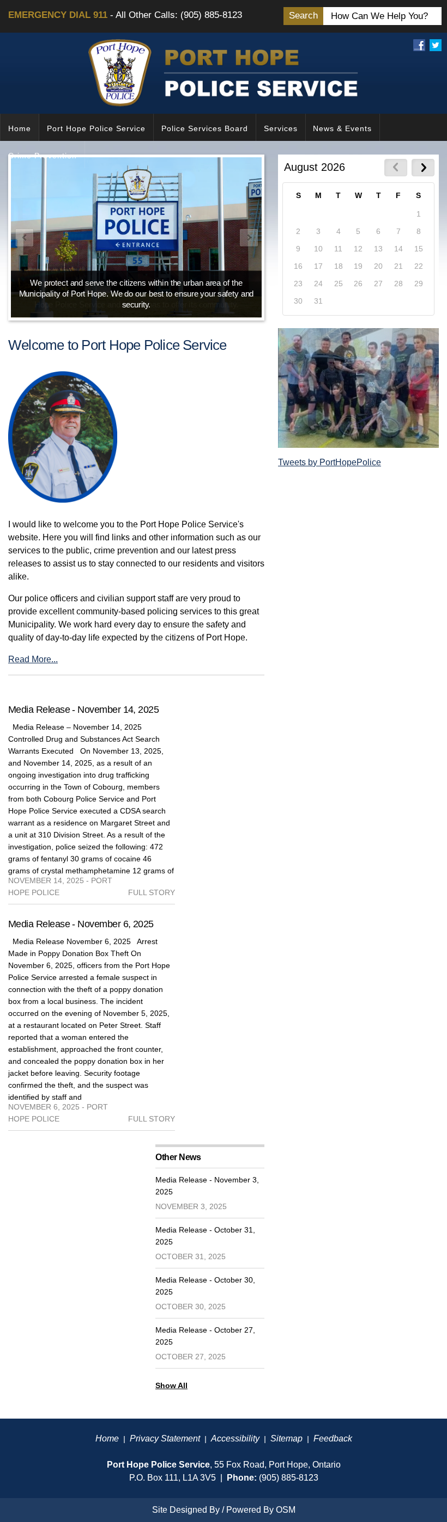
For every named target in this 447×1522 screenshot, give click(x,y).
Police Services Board (204, 128)
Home (19, 128)
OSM (285, 1509)
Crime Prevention (42, 155)
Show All (171, 1385)
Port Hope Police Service (96, 128)
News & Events (342, 128)
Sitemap (286, 1438)
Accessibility (235, 1438)
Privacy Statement (165, 1438)
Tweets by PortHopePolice (329, 462)
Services (281, 128)
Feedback (332, 1438)
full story (151, 892)
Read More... (33, 659)
